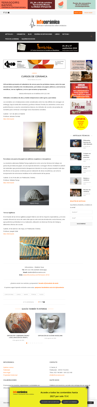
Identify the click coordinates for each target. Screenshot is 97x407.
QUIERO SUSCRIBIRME (70, 402)
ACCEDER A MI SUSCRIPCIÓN (50, 402)
